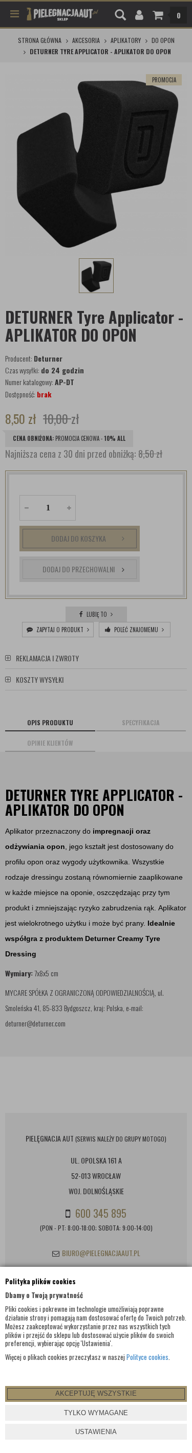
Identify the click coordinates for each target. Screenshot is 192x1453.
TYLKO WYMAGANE (96, 1413)
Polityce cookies (147, 1357)
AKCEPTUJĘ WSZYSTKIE (96, 1393)
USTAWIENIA (96, 1432)
